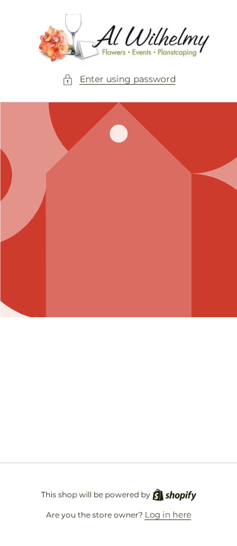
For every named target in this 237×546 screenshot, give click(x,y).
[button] (119, 79)
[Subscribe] (200, 422)
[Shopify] (174, 494)
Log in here (168, 514)
